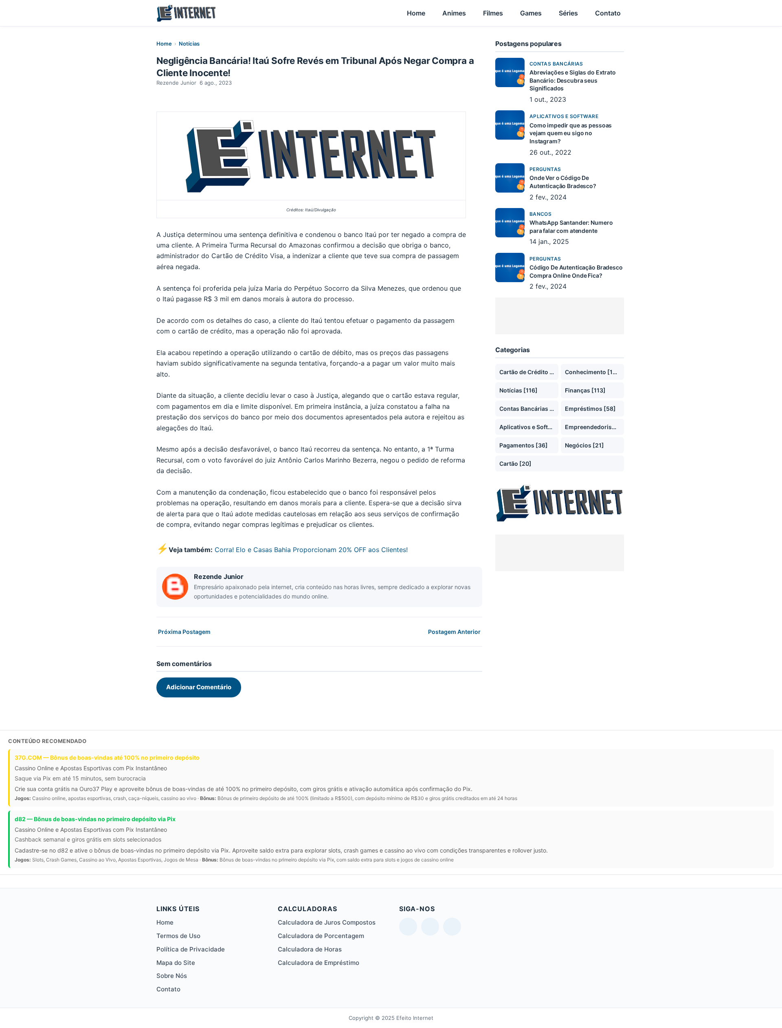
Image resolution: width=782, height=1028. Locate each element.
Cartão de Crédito (528, 371)
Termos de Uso (178, 936)
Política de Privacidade (190, 949)
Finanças (585, 390)
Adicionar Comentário (198, 687)
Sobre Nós (171, 976)
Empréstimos (590, 408)
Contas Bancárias (556, 64)
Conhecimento (593, 371)
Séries (568, 13)
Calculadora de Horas (310, 949)
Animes (454, 13)
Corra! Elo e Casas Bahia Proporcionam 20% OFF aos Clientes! (311, 550)
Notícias (189, 43)
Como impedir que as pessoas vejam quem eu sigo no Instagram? (570, 133)
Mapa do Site (175, 963)
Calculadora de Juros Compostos (327, 922)
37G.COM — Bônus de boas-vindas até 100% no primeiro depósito (107, 757)
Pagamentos (523, 445)
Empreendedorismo (594, 426)
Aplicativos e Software (563, 116)
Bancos (540, 214)
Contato (608, 13)
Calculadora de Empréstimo (318, 963)
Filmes (493, 13)
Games (531, 13)
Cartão (515, 463)
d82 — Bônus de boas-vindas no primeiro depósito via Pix (95, 818)
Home (416, 13)
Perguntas (545, 169)
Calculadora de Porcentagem (321, 936)
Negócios (584, 445)
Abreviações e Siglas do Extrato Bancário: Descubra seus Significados (572, 80)
